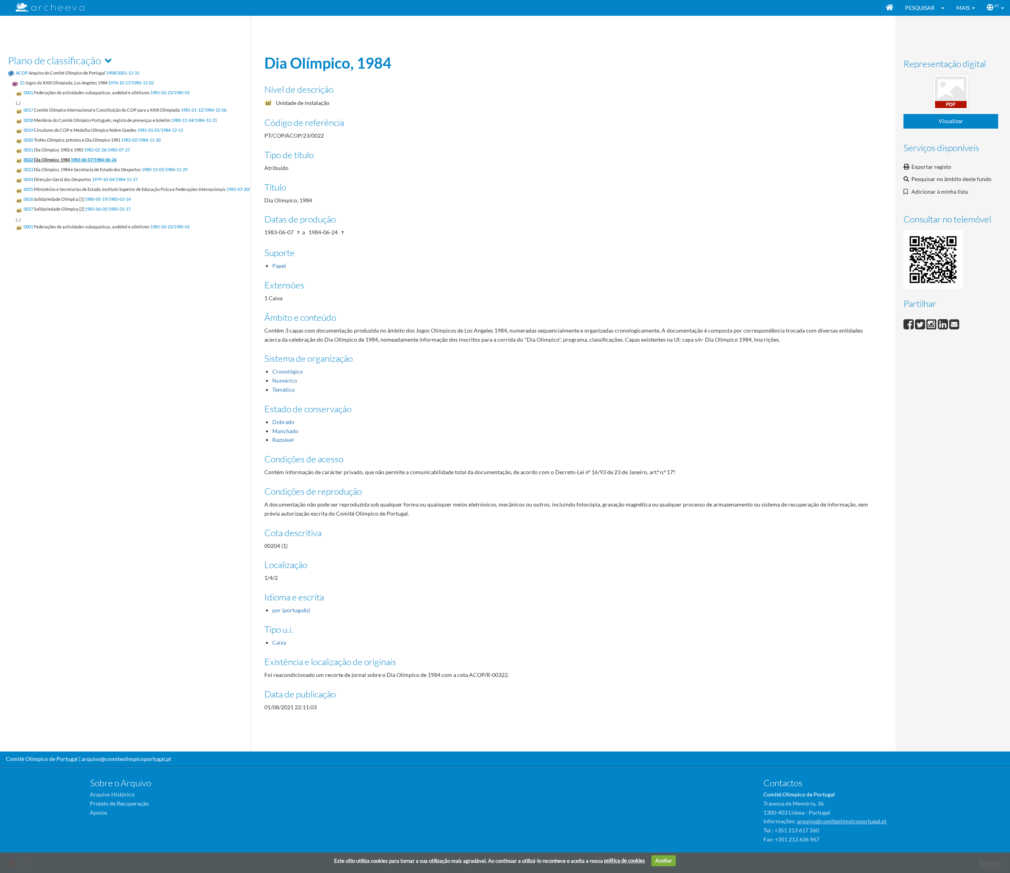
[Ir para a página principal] (45, 7)
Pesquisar (920, 7)
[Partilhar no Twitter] (920, 323)
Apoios (98, 812)
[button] (945, 8)
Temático (283, 389)
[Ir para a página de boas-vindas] (889, 8)
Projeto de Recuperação (119, 803)
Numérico (284, 380)
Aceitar (663, 860)
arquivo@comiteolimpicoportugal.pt (126, 758)
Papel (279, 265)
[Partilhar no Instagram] (932, 323)
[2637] (951, 93)
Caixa (279, 642)
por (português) (291, 610)
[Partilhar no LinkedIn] (943, 323)
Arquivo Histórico (112, 794)
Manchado (285, 431)
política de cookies (624, 860)
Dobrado (283, 422)
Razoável (283, 439)
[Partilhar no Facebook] (909, 323)
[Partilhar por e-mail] (954, 323)
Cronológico (287, 371)
